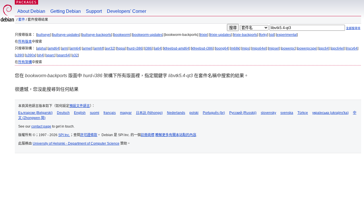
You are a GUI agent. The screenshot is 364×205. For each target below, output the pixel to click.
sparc (50, 55)
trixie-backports (245, 35)
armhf (98, 48)
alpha (41, 48)
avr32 (110, 48)
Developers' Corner (126, 11)
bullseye (43, 35)
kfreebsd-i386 (202, 48)
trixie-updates (220, 35)
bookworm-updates (147, 35)
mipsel (274, 48)
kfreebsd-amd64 (176, 48)
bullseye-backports (96, 35)
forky (263, 35)
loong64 (222, 48)
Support (94, 11)
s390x (30, 55)
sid (272, 35)
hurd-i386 (134, 48)
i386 (148, 48)
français (110, 113)
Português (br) (214, 113)
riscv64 (351, 48)
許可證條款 (88, 135)
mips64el (259, 48)
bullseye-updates (66, 35)
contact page (41, 126)
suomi (94, 113)
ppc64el (337, 48)
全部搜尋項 (353, 28)
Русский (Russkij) (243, 113)
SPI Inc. (64, 135)
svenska (286, 113)
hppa (121, 48)
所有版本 (25, 42)
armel (87, 48)
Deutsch (63, 113)
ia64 (157, 48)
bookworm (122, 35)
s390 (19, 55)
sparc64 (63, 55)
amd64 (53, 48)
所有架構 (25, 62)
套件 (21, 20)
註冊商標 (147, 135)
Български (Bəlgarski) (35, 113)
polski (193, 113)
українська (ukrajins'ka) (330, 113)
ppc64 (324, 48)
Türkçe (302, 113)
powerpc (288, 48)
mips (245, 48)
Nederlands (176, 113)
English (80, 113)
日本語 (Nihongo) (149, 113)
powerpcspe (307, 48)
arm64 (75, 48)
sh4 (41, 55)
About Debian (31, 11)
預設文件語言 (79, 106)
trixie (203, 35)
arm (65, 48)
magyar (126, 113)
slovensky (268, 113)
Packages (26, 2)
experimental (287, 35)
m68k (235, 48)
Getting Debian (65, 11)
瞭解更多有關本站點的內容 (175, 135)
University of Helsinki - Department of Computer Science (76, 143)
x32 (75, 55)
